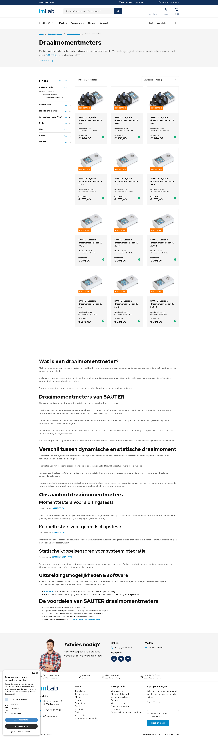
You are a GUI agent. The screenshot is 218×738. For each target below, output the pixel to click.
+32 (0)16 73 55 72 (124, 647)
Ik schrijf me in (158, 723)
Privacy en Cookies (172, 734)
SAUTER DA (58, 508)
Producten (44, 23)
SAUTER (51, 55)
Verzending (80, 715)
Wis (65, 88)
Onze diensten (82, 694)
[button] (21, 731)
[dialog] (21, 702)
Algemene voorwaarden (86, 718)
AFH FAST (49, 591)
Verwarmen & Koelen (121, 697)
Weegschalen (117, 691)
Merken (63, 23)
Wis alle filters (64, 81)
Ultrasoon (115, 709)
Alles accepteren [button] (21, 720)
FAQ (151, 23)
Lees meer (44, 60)
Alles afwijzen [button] (21, 726)
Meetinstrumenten (73, 34)
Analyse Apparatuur (55, 34)
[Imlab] (46, 11)
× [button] (37, 673)
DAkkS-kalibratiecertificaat (85, 619)
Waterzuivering (118, 703)
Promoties (76, 23)
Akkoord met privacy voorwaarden (159, 714)
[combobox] (88, 11)
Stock (78, 706)
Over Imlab (162, 23)
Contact (104, 23)
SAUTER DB (58, 532)
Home (41, 34)
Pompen (115, 700)
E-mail (154, 702)
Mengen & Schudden (121, 694)
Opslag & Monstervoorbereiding (126, 712)
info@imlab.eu (156, 647)
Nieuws (92, 23)
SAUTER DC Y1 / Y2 (62, 557)
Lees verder (19, 694)
